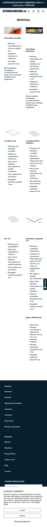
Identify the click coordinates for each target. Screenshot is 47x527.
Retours (8, 442)
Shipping (8, 448)
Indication (8, 409)
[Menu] (43, 11)
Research (8, 391)
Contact (8, 471)
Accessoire (9, 421)
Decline (22, 516)
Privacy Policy (10, 454)
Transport (8, 415)
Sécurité (8, 397)
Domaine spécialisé (12, 427)
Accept (22, 510)
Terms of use (10, 460)
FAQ (6, 465)
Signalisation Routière (13, 403)
